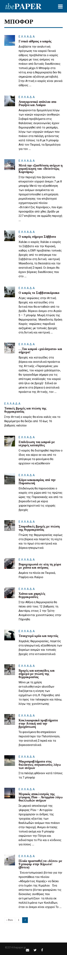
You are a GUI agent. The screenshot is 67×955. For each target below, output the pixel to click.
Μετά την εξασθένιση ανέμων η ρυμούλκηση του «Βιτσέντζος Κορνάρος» (41, 169)
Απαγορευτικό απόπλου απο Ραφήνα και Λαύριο (37, 103)
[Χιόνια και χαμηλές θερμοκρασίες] (9, 592)
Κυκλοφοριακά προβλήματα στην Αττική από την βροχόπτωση (38, 724)
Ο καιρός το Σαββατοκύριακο (39, 293)
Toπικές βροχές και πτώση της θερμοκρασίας (25, 410)
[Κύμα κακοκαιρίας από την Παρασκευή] (9, 479)
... (30, 85)
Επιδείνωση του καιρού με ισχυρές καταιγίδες (37, 443)
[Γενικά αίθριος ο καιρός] (9, 40)
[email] (27, 950)
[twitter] (35, 950)
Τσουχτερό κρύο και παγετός (38, 636)
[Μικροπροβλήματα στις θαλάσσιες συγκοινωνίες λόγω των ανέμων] (9, 760)
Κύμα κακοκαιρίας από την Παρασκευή (37, 481)
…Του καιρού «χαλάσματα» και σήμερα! (40, 350)
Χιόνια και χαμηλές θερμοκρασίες (32, 595)
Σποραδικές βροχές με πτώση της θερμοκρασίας (39, 528)
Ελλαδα (27, 36)
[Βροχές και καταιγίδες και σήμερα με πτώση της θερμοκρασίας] (9, 669)
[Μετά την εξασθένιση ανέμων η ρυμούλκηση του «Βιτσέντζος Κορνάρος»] (9, 164)
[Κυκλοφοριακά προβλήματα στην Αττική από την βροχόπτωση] (9, 719)
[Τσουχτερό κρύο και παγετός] (9, 635)
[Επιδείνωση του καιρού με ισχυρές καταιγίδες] (9, 441)
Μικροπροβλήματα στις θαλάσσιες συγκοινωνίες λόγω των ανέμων (40, 765)
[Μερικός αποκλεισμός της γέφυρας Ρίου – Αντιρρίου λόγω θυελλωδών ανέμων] (9, 793)
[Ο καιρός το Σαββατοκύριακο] (9, 292)
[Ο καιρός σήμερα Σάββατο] (9, 235)
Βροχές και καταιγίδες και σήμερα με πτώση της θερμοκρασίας (36, 674)
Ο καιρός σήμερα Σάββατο (37, 236)
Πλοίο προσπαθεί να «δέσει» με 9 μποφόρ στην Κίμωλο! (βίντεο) (40, 864)
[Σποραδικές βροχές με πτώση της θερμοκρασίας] (9, 525)
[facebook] (42, 950)
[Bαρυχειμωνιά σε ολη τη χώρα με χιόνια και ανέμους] (9, 563)
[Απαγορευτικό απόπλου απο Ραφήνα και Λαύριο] (9, 101)
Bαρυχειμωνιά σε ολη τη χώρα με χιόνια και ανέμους (40, 566)
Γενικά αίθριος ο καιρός (35, 41)
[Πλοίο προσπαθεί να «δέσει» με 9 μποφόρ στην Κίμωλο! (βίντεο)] (9, 860)
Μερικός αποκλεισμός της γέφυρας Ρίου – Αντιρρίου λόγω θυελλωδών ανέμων (41, 797)
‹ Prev (9, 920)
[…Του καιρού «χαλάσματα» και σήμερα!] (9, 348)
